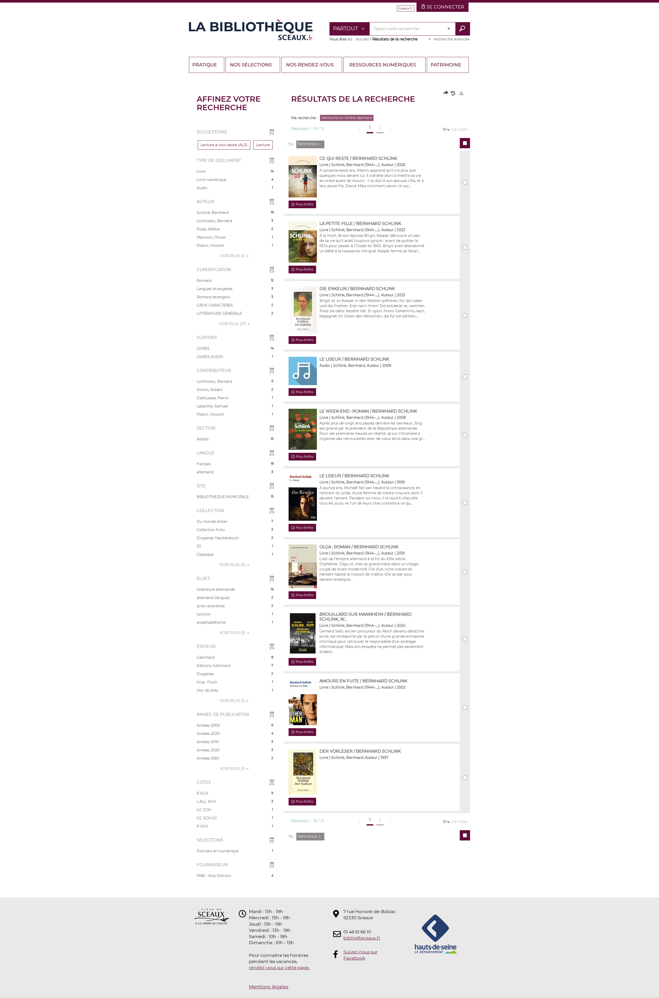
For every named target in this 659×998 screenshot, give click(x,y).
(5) (233, 564)
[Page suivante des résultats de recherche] (390, 129)
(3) (233, 632)
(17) (233, 324)
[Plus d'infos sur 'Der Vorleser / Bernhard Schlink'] (303, 772)
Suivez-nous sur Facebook (360, 955)
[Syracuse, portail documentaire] (251, 30)
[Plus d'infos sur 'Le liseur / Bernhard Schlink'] (303, 497)
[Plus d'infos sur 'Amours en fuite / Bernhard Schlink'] (303, 702)
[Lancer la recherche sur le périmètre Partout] (462, 28)
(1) (233, 256)
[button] (224, 145)
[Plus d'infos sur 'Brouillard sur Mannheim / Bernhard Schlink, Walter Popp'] (303, 633)
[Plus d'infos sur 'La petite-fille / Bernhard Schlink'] (303, 242)
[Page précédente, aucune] (360, 129)
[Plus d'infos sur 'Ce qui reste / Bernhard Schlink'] (303, 176)
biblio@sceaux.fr (361, 938)
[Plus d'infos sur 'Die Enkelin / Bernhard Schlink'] (303, 309)
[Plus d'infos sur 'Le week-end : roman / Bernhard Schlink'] (303, 429)
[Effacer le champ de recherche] (449, 28)
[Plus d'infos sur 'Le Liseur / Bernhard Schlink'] (303, 371)
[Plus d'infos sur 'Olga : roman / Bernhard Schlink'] (303, 566)
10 (444, 129)
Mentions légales (268, 987)
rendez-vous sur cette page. (279, 967)
